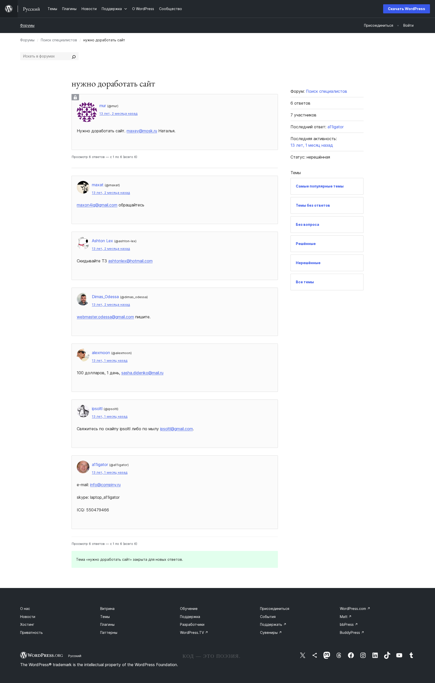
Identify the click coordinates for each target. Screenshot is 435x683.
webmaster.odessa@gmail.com (105, 316)
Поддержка (190, 616)
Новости (27, 616)
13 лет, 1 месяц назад (109, 360)
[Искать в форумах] (74, 56)
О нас (25, 608)
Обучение (189, 608)
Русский (74, 656)
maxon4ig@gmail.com (97, 204)
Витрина (107, 608)
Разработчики (192, 624)
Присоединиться (274, 608)
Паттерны (108, 632)
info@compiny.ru (105, 484)
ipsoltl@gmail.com (176, 428)
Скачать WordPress (406, 9)
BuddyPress (352, 632)
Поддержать (273, 624)
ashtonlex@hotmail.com (130, 260)
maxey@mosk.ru (142, 130)
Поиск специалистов (59, 40)
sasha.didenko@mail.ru (142, 372)
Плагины (107, 624)
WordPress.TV (194, 632)
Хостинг (27, 624)
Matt (346, 616)
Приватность (31, 632)
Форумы (27, 25)
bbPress (349, 624)
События (268, 616)
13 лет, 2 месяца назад (118, 113)
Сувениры (271, 632)
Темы (105, 616)
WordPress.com (355, 608)
